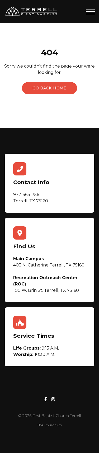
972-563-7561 (27, 194)
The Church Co (49, 425)
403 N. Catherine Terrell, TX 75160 (48, 265)
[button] (90, 11)
